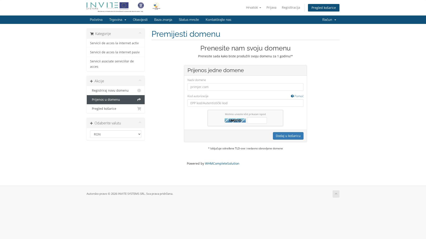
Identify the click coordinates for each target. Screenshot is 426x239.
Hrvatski (252, 7)
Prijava (271, 7)
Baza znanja (163, 20)
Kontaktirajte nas (218, 20)
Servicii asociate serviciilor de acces (112, 64)
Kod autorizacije (245, 96)
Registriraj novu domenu (109, 91)
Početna (96, 20)
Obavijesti (140, 20)
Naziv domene (196, 80)
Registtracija (291, 7)
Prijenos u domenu (105, 100)
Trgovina (116, 20)
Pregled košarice (324, 8)
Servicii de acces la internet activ (114, 43)
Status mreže (189, 20)
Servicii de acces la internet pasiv (115, 52)
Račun (328, 20)
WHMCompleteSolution (222, 163)
